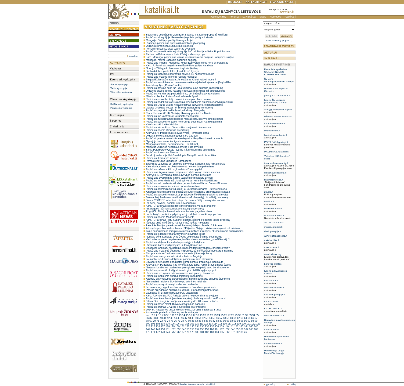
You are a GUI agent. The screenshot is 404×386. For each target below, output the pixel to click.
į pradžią (133, 56)
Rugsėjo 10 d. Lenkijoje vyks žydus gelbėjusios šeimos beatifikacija (184, 236)
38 (154, 318)
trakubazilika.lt (271, 240)
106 (177, 323)
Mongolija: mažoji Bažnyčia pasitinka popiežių (171, 59)
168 (251, 329)
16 (191, 315)
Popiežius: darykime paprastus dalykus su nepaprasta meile (180, 73)
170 (148, 332)
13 (180, 315)
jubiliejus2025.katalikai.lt (277, 95)
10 (170, 315)
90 (225, 320)
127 (163, 326)
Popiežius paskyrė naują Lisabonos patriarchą (172, 284)
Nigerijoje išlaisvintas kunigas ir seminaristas (171, 141)
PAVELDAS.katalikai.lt (276, 142)
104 (168, 323)
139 (222, 326)
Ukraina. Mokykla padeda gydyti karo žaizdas (172, 135)
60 (232, 318)
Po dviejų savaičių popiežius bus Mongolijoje (171, 203)
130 (177, 326)
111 (202, 323)
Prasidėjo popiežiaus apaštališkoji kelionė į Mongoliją (175, 43)
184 (217, 332)
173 (163, 332)
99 (256, 320)
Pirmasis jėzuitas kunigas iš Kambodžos (168, 160)
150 (163, 329)
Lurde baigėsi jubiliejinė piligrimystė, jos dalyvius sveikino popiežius (183, 214)
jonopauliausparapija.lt (276, 163)
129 (172, 326)
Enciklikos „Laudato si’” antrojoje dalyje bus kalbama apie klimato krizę (185, 163)
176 (177, 332)
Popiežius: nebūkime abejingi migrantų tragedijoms (174, 275)
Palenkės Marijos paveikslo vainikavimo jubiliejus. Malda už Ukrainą (184, 225)
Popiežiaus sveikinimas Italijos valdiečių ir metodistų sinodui (179, 177)
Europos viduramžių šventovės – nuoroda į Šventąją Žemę (179, 253)
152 (172, 329)
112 (206, 323)
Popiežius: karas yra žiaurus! (162, 152)
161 (217, 329)
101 (153, 323)
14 (184, 315)
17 (194, 315)
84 (204, 320)
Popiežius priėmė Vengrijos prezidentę (167, 130)
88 (218, 320)
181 (202, 332)
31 (243, 315)
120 (244, 323)
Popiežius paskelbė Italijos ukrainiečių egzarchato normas (178, 99)
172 (158, 332)
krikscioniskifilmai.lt (274, 315)
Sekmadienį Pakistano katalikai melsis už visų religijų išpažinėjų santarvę (187, 197)
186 (226, 332)
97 (249, 320)
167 (246, 329)
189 (241, 332)
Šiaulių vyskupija (119, 84)
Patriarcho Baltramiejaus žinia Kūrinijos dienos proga (175, 54)
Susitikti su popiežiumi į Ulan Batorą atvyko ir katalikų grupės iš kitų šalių (186, 34)
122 (253, 323)
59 (228, 318)
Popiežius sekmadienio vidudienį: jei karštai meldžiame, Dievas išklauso (186, 183)
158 (202, 329)
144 (246, 326)
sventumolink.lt (272, 130)
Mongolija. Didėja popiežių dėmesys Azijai (169, 40)
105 (172, 323)
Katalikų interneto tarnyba (192, 384)
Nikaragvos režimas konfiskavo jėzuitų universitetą (175, 208)
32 (247, 315)
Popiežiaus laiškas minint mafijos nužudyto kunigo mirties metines (183, 172)
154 (182, 329)
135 (202, 326)
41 (165, 318)
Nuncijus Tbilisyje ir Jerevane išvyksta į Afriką (172, 68)
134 (197, 326)
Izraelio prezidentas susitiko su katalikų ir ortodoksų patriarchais (182, 290)
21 (208, 315)
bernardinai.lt (271, 280)
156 (192, 329)
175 (172, 332)
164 (231, 329)
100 (148, 323)
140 (226, 326)
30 (240, 315)
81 (193, 320)
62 (239, 318)
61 (235, 318)
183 (212, 332)
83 (200, 320)
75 (172, 320)
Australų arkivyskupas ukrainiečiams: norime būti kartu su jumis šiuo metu (188, 278)
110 (197, 323)
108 (187, 323)
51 (200, 318)
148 (153, 329)
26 (226, 315)
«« (147, 315)
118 (234, 323)
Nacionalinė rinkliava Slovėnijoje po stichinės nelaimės (176, 281)
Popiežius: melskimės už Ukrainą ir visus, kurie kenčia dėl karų (181, 180)
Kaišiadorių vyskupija (121, 104)
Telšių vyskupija (118, 88)
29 (236, 315)
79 (186, 320)
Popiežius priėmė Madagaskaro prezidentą (170, 217)
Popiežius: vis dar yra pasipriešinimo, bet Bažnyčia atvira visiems (183, 93)
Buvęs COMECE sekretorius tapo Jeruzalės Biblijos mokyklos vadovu (185, 200)
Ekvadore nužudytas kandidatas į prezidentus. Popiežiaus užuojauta (184, 261)
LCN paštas (249, 16)
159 (207, 329)
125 (153, 326)
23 (215, 315)
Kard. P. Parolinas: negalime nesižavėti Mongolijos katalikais (179, 65)
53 (207, 318)
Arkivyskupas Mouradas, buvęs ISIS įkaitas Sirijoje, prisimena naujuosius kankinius (193, 228)
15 (187, 315)
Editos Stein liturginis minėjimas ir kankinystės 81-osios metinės (182, 301)
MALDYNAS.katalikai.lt (276, 151)
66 (253, 318)
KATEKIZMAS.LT (273, 308)
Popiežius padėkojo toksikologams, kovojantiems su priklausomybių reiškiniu (189, 102)
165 (236, 329)
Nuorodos (275, 16)
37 (151, 318)
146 (256, 326)
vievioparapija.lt (272, 231)
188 (236, 332)
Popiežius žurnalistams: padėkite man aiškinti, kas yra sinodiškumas (185, 118)
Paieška (289, 16)
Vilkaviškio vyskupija (121, 92)
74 (168, 320)
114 (215, 323)
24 (219, 315)
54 (211, 318)
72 (161, 320)
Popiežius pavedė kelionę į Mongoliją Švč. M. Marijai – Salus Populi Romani (188, 51)
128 (168, 326)
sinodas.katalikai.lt (274, 215)
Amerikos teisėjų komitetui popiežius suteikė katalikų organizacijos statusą (188, 191)
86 (211, 320)
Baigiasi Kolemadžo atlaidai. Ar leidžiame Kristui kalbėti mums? (181, 79)
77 (179, 320)
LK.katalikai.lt (271, 301)
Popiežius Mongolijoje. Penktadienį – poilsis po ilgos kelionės (180, 37)
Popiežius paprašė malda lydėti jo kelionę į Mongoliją (175, 110)
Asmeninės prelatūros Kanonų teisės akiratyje (172, 312)
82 (196, 320)
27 (229, 315)
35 (257, 315)
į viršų (292, 384)
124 (148, 326)
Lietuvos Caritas (272, 264)
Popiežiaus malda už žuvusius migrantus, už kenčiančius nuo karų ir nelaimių (189, 250)
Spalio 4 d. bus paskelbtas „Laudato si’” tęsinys (172, 71)
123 (258, 323)
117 (229, 323)
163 (226, 329)
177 (182, 332)
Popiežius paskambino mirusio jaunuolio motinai (172, 186)
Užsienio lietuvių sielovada (278, 116)
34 (254, 315)
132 (187, 326)
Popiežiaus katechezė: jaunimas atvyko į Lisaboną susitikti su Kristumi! (186, 298)
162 (222, 329)
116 (225, 323)
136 (207, 326)
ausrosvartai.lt (271, 247)
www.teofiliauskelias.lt (275, 235)
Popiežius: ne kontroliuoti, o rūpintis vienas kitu (172, 116)
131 (182, 326)
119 (239, 323)
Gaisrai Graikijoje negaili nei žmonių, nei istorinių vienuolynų (179, 107)
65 (249, 318)
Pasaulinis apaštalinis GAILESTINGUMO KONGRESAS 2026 (275, 72)
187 (231, 332)
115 (220, 323)
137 (212, 326)
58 (225, 318)
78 (182, 320)
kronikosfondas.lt (273, 208)
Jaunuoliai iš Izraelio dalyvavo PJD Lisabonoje (172, 292)
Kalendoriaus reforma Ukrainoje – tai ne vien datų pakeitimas (180, 166)
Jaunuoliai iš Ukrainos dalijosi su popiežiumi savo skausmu (179, 259)
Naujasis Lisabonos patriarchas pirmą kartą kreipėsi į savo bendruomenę (187, 267)
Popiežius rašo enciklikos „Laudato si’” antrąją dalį (174, 169)
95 (242, 320)
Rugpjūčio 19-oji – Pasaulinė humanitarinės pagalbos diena (179, 211)
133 (192, 326)
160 (212, 329)
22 (212, 315)
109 (192, 323)
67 (256, 318)
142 (236, 326)
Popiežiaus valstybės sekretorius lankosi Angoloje (174, 256)
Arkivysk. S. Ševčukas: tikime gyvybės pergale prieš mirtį (178, 174)
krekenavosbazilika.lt (275, 172)
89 (221, 320)
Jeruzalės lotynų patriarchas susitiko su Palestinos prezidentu (181, 287)
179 (192, 332)
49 (193, 318)
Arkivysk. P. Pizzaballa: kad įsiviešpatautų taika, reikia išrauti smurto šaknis (188, 264)
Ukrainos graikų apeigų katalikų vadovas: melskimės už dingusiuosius (185, 90)
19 (201, 315)
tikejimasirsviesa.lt (273, 179)
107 (182, 323)
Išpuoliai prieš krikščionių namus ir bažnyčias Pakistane (177, 222)
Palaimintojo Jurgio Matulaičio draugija (274, 351)
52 (204, 318)
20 (205, 315)
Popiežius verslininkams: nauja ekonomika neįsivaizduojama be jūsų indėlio (188, 82)
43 (172, 318)
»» (245, 332)
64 (246, 318)
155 (187, 329)
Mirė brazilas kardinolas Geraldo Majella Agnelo (172, 96)
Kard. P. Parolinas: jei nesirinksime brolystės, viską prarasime (181, 205)
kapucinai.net (271, 329)
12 (177, 315)
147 (148, 329)
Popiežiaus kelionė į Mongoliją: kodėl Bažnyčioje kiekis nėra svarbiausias (187, 62)
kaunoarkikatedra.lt (274, 123)
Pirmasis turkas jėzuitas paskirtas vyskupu (170, 48)
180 (197, 332)
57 (221, 318)
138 (217, 326)
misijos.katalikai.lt (273, 227)
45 (179, 318)
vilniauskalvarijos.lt (274, 287)
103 (163, 323)
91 (228, 320)
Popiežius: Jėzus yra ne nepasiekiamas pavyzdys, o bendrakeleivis (184, 104)
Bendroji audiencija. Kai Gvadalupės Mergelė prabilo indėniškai (181, 155)
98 (253, 320)
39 (158, 318)
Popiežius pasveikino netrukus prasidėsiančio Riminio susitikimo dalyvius (187, 194)
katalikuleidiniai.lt (273, 343)
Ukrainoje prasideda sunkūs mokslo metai (169, 45)
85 (207, 320)
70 (154, 320)
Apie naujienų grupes (278, 40)
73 (165, 320)
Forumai (234, 16)
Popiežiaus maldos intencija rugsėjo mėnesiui (171, 76)
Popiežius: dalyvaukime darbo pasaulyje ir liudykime (175, 242)
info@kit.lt (211, 384)
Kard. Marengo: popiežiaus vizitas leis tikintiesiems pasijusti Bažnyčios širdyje (190, 57)
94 (239, 320)
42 (168, 318)
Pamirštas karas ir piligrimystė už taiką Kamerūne (174, 245)
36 (147, 318)
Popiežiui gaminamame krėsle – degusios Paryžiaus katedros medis (184, 138)
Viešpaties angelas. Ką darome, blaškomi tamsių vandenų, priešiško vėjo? (188, 239)
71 (158, 320)
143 (241, 326)
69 (151, 320)
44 (175, 318)
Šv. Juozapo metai (274, 222)
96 (246, 320)
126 (158, 326)
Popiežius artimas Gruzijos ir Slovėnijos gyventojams (176, 306)
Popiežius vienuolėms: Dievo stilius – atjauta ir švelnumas (178, 127)
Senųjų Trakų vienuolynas (278, 109)
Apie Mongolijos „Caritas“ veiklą (163, 85)
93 (235, 320)
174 (168, 332)
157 (197, 329)
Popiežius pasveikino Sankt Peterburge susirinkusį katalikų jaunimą (184, 121)
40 (161, 318)
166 (241, 329)
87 (214, 320)
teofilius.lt (269, 201)
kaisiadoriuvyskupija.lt (275, 135)
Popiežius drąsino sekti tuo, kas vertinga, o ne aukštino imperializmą (184, 88)
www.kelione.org (272, 254)
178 (187, 332)
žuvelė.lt (268, 192)
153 (177, 329)
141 (231, 326)
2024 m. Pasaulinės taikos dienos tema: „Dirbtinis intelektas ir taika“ (184, 309)
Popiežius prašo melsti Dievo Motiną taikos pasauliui (175, 304)
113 (211, 323)
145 (251, 326)
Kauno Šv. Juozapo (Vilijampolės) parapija (276, 101)
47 (186, 318)
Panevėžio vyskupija (121, 108)
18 (198, 315)
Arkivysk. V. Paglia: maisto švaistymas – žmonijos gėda (177, 132)
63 (242, 318)
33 (250, 315)
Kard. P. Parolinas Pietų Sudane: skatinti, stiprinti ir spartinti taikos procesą (188, 219)
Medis (263, 16)
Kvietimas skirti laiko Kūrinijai (162, 124)
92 (232, 320)
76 (175, 320)
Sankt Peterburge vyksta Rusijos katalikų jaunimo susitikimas (180, 149)
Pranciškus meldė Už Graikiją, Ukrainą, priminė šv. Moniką (179, 113)
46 (182, 318)
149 (158, 329)
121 (248, 323)
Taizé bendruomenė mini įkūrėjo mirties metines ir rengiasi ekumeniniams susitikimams (195, 231)
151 (168, 329)
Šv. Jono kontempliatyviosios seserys (279, 80)
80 (189, 320)
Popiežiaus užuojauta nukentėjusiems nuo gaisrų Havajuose (180, 273)
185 (222, 332)
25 (222, 315)
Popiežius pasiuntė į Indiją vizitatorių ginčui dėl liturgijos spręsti (181, 270)
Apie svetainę (218, 16)
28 (233, 315)
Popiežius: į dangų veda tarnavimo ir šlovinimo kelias (175, 233)
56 (218, 318)
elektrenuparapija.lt (274, 294)
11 (173, 315)
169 (256, 329)
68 (147, 320)
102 (158, 323)
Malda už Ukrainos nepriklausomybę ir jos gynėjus (174, 146)
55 (214, 318)
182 (207, 332)
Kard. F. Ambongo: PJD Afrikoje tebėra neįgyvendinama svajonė (182, 295)
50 (196, 318)
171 (153, 332)
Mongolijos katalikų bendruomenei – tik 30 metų (172, 144)
